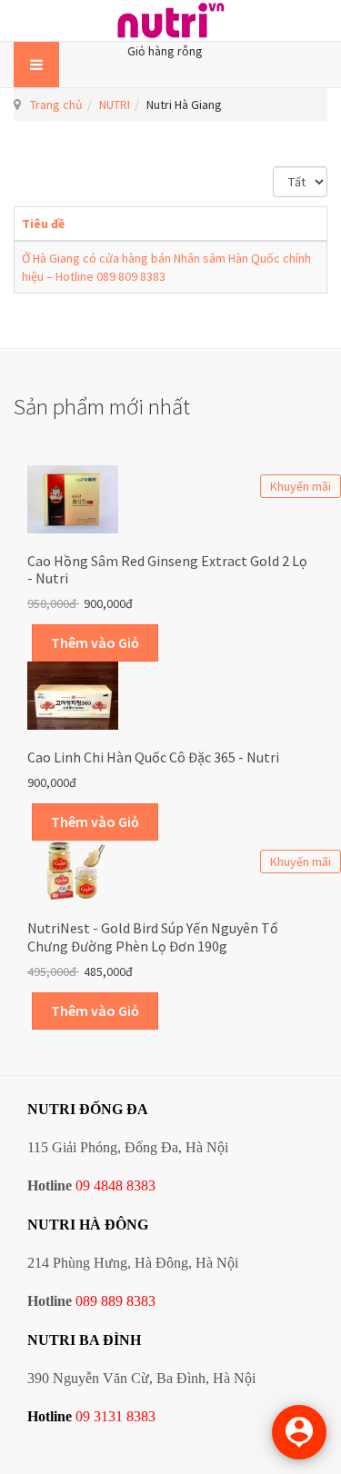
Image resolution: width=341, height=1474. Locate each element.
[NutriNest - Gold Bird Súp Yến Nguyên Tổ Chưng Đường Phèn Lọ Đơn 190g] (72, 869)
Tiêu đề (43, 223)
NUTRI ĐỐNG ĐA (87, 1109)
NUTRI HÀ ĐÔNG (87, 1224)
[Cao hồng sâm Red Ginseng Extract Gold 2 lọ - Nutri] (72, 497)
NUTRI (114, 104)
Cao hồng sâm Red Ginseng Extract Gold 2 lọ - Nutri (167, 570)
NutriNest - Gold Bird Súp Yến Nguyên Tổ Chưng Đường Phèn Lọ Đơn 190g (152, 937)
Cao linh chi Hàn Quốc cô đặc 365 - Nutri (153, 757)
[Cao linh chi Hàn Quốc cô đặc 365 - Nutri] (72, 694)
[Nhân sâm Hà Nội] (171, 20)
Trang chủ (56, 104)
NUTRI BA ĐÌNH (84, 1340)
